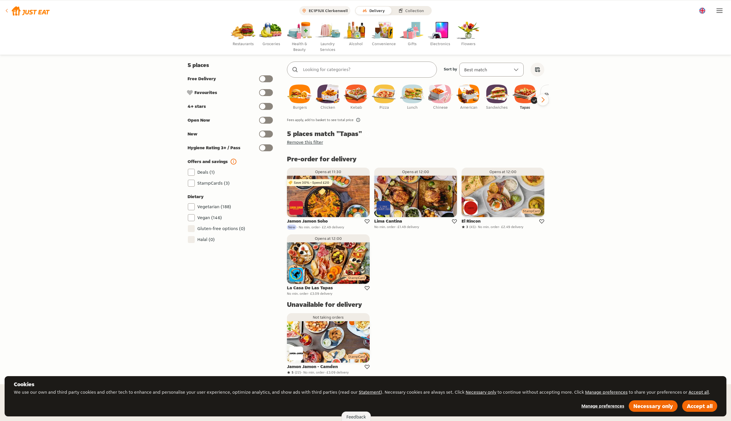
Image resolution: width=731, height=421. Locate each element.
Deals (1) (206, 172)
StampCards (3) (213, 183)
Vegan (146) (209, 218)
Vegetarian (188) (214, 207)
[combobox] (367, 69)
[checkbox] (300, 97)
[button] (27, 10)
